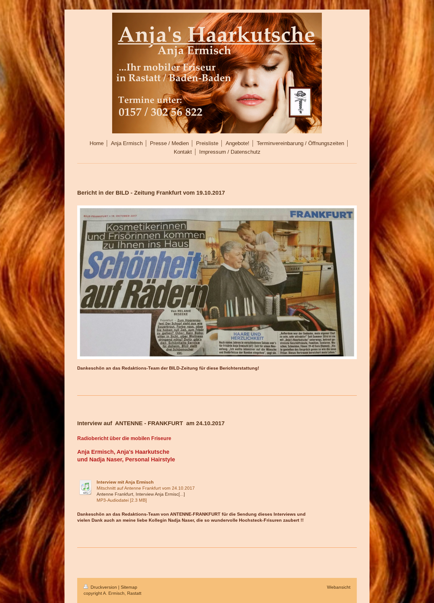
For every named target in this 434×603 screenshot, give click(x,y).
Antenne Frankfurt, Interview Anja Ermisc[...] (141, 494)
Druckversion (103, 587)
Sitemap (129, 587)
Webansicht (338, 587)
